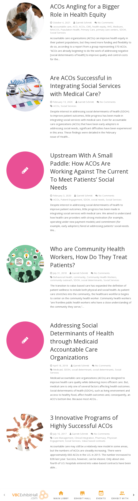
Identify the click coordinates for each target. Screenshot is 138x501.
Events (101, 498)
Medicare (118, 26)
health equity (99, 26)
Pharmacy (100, 437)
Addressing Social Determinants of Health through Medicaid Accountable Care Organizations (82, 341)
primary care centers (107, 29)
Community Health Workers (101, 277)
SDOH (122, 29)
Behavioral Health (62, 277)
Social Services (58, 32)
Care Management (63, 437)
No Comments (105, 22)
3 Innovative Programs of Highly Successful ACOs (84, 422)
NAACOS (54, 29)
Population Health (70, 29)
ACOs (82, 26)
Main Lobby (61, 498)
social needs (98, 199)
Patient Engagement (71, 199)
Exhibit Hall (82, 498)
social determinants (91, 280)
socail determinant (81, 369)
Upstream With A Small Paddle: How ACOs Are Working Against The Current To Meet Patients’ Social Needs (89, 171)
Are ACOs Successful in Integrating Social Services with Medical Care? (85, 86)
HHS (109, 26)
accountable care (62, 26)
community (79, 277)
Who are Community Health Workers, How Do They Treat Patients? (88, 257)
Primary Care (88, 29)
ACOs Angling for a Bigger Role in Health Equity (84, 10)
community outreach (61, 280)
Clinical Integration (84, 437)
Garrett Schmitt (84, 22)
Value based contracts (93, 440)
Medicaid (58, 369)
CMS (88, 26)
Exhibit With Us (122, 498)
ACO (75, 26)
